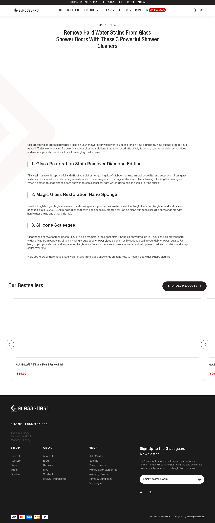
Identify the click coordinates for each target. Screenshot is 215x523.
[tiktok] (157, 492)
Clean (14, 465)
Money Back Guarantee (103, 470)
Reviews (48, 465)
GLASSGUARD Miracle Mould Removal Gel (39, 364)
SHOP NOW (136, 2)
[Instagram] (150, 492)
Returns (93, 461)
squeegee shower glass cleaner (102, 241)
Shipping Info (96, 483)
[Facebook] (141, 492)
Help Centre (96, 456)
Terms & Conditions (100, 479)
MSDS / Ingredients (55, 479)
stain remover (41, 176)
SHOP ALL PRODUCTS (182, 286)
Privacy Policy (97, 465)
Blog (46, 461)
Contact (48, 474)
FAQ (45, 470)
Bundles (15, 474)
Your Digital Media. (195, 517)
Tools (14, 470)
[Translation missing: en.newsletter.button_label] (199, 479)
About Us (48, 456)
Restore (16, 461)
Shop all (15, 456)
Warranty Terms (98, 474)
